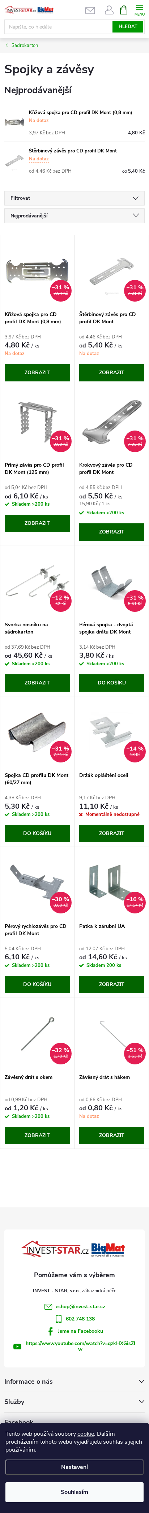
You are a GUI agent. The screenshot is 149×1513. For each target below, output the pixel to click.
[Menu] (139, 9)
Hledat (128, 26)
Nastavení (74, 1467)
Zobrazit (37, 372)
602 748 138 (80, 1318)
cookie (85, 1434)
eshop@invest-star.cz (80, 1306)
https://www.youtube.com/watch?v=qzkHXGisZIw (80, 1346)
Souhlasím (74, 1492)
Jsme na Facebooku (80, 1331)
